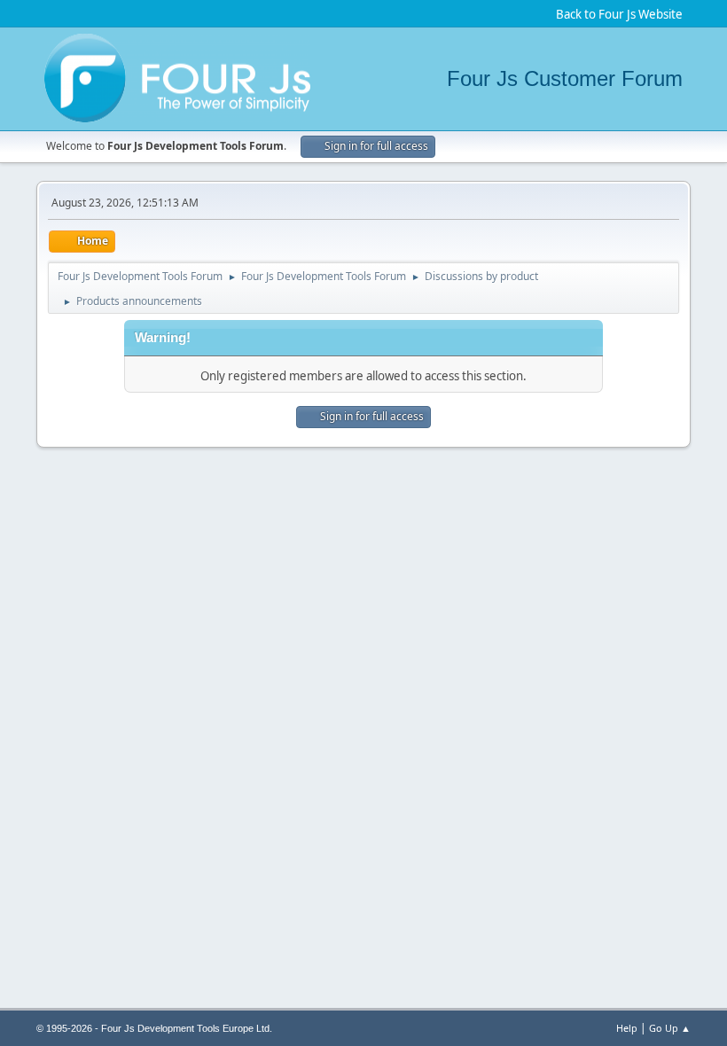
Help (626, 1027)
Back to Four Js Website (619, 14)
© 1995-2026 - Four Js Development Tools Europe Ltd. (154, 1028)
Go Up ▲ (670, 1027)
